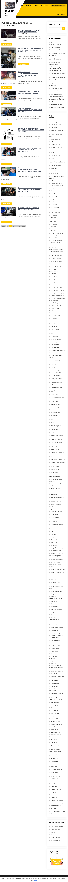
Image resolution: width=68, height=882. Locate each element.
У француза (54, 742)
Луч (52, 531)
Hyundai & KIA (54, 168)
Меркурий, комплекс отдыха (58, 548)
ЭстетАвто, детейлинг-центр (58, 811)
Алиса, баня (54, 323)
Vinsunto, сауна (54, 190)
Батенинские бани (55, 375)
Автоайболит (54, 210)
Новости (28, 5)
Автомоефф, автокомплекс (57, 237)
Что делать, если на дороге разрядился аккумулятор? (28, 92)
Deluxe (52, 158)
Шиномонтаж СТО (55, 797)
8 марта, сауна (54, 122)
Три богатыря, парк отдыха (57, 736)
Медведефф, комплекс (56, 539)
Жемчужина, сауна (55, 456)
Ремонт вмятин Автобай (57, 627)
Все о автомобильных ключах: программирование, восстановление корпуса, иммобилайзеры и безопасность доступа (57, 98)
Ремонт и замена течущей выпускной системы (28, 208)
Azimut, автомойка (55, 139)
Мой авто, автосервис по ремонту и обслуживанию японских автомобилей (56, 555)
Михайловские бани (56, 550)
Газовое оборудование (56, 407)
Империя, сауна (55, 469)
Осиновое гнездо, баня (56, 591)
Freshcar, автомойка (56, 165)
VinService (53, 188)
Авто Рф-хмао (54, 204)
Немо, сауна (54, 579)
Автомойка (53, 245)
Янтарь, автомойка (55, 813)
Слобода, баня (54, 686)
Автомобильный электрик (41, 5)
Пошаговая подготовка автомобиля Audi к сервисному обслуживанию (56, 84)
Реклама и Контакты (56, 624)
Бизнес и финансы (60, 14)
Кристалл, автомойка (56, 501)
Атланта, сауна (54, 342)
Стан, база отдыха (55, 702)
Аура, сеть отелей (55, 344)
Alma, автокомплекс (56, 124)
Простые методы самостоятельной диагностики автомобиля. (30, 109)
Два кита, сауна (55, 429)
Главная (21, 5)
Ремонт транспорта (32, 10)
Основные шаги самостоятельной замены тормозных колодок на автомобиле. (28, 74)
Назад (3, 226)
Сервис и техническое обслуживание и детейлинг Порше (55, 90)
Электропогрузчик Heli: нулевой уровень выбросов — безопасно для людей (56, 49)
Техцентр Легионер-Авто (57, 724)
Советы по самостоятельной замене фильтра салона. (29, 31)
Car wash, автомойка (56, 144)
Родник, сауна (54, 630)
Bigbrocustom (54, 141)
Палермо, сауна (55, 594)
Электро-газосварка (56, 805)
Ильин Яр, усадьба (55, 466)
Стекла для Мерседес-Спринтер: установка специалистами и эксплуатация (56, 106)
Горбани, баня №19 (55, 412)
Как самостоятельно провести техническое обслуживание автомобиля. (30, 189)
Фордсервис (54, 766)
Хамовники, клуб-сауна (56, 769)
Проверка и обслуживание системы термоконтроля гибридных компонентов (56, 68)
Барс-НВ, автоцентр (56, 370)
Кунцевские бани (55, 509)
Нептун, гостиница (55, 582)
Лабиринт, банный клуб (56, 511)
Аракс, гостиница (55, 329)
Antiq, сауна (54, 127)
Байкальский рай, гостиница (58, 350)
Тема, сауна (54, 716)
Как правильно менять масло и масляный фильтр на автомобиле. (30, 149)
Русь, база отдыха (55, 640)
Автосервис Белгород (56, 287)
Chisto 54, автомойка (56, 155)
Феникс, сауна (54, 764)
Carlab (52, 152)
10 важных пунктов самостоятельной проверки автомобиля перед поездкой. (29, 169)
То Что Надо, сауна (55, 726)
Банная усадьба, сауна (56, 352)
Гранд (52, 422)
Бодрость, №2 (54, 394)
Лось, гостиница (55, 528)
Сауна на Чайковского (56, 648)
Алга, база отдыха (55, 315)
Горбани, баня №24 (55, 415)
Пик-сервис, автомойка (56, 609)
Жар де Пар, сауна (55, 449)
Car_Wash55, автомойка (57, 147)
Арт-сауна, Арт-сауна (56, 339)
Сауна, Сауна (54, 651)
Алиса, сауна (54, 326)
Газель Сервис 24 (55, 404)
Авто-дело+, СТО (55, 207)
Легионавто (54, 521)
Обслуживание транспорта (58, 5)
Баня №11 (53, 364)
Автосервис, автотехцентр (57, 290)
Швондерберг (54, 786)
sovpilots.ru (9, 12)
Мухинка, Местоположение (57, 559)
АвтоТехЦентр (54, 302)
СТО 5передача (55, 710)
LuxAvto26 (53, 171)
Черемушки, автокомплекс (57, 781)
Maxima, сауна (54, 173)
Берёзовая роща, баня (56, 387)
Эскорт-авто (54, 808)
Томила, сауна (54, 729)
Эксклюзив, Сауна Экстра (57, 800)
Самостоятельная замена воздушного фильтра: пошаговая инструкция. (31, 129)
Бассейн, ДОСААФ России (57, 372)
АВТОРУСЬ (54, 273)
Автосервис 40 (54, 284)
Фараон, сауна (54, 758)
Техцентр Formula (55, 721)
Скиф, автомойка (55, 680)
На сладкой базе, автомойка (58, 569)
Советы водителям (45, 10)
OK (35, 880)
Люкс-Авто (53, 534)
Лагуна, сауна (54, 514)
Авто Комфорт (54, 201)
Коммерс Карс (54, 494)
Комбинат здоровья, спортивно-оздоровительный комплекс (56, 490)
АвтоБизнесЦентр (55, 212)
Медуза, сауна (54, 542)
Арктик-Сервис (54, 336)
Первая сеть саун (55, 606)
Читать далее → (7, 44)
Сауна (52, 642)
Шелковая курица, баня (56, 789)
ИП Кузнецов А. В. (55, 472)
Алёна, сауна (54, 318)
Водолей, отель (54, 401)
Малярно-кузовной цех (56, 537)
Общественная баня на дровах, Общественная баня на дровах (56, 586)
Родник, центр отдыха (56, 633)
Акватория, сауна (55, 312)
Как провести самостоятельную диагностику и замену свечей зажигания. (30, 50)
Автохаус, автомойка (56, 305)
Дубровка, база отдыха (56, 446)
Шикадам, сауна (55, 792)
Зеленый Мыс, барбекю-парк (58, 459)
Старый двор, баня (55, 705)
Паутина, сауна (54, 601)
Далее (23, 226)
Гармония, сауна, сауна (56, 409)
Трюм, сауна (54, 739)
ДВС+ (52, 432)
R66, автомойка (55, 180)
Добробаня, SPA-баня (56, 439)
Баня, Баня (53, 367)
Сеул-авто (53, 661)
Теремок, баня (54, 718)
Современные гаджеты (59, 10)
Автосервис (54, 276)
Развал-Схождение (55, 622)
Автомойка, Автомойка (56, 255)
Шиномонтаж (54, 794)
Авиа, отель (54, 196)
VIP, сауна (53, 193)
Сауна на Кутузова (55, 645)
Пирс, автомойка (55, 612)
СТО (52, 707)
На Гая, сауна (54, 566)
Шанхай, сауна (54, 783)
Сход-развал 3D (55, 713)
